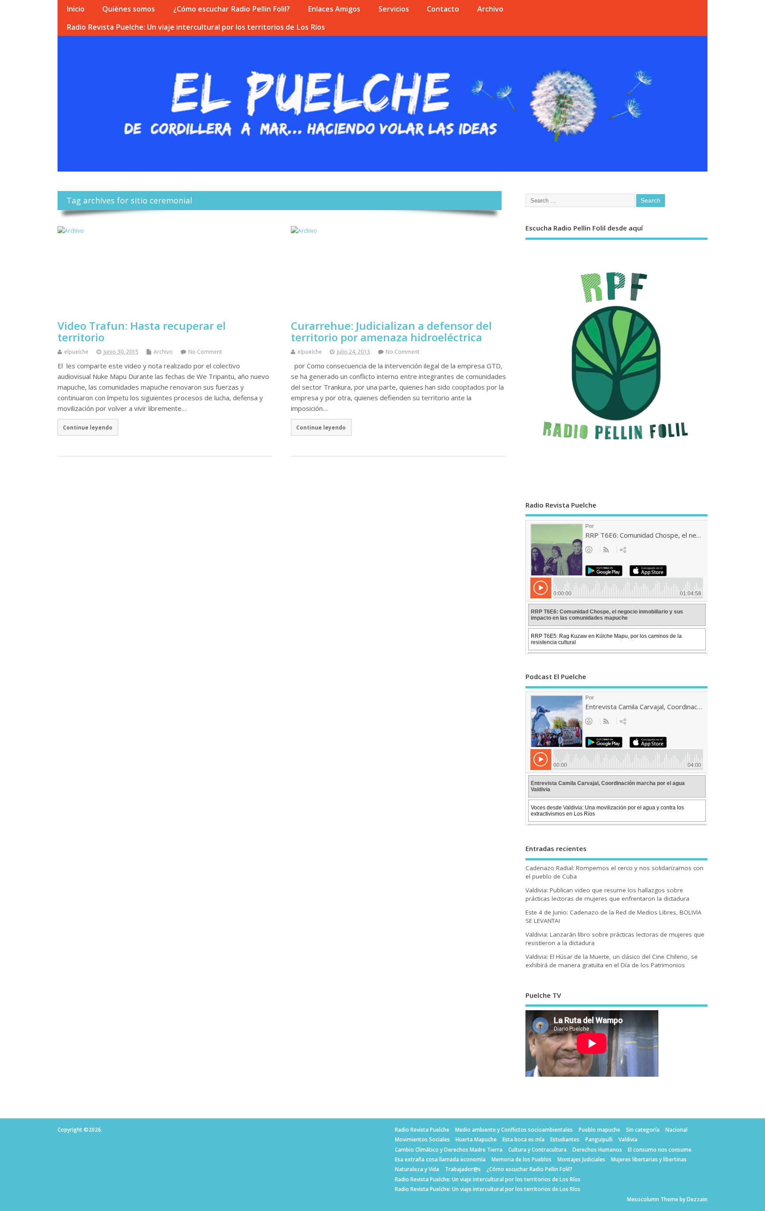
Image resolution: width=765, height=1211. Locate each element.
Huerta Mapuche (476, 1139)
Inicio (75, 9)
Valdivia (628, 1139)
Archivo (490, 9)
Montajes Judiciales (581, 1159)
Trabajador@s (463, 1169)
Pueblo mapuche (599, 1129)
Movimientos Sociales (422, 1139)
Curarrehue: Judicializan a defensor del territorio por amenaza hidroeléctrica (391, 331)
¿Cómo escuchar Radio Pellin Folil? (231, 9)
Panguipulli (599, 1139)
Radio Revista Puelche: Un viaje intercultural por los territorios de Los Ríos (195, 27)
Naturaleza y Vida (417, 1169)
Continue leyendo (87, 427)
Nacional (676, 1129)
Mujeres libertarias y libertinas (649, 1159)
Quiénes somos (128, 9)
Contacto (443, 9)
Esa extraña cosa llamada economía (440, 1159)
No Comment (205, 351)
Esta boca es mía (523, 1139)
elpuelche (76, 351)
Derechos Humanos (597, 1149)
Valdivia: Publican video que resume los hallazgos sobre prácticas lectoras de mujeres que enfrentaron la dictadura (607, 894)
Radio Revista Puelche (422, 1129)
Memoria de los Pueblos (521, 1159)
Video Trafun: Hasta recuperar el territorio (142, 331)
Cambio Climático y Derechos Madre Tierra (448, 1149)
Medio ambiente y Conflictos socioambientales (514, 1129)
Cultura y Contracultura (537, 1149)
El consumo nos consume (660, 1149)
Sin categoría (643, 1129)
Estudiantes (565, 1139)
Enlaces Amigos (334, 9)
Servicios (394, 9)
